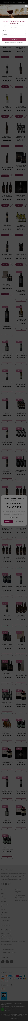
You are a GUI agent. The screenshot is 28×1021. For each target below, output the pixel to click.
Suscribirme (14, 39)
